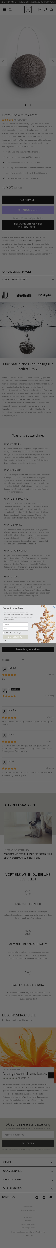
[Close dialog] (54, 606)
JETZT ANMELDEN (15, 637)
